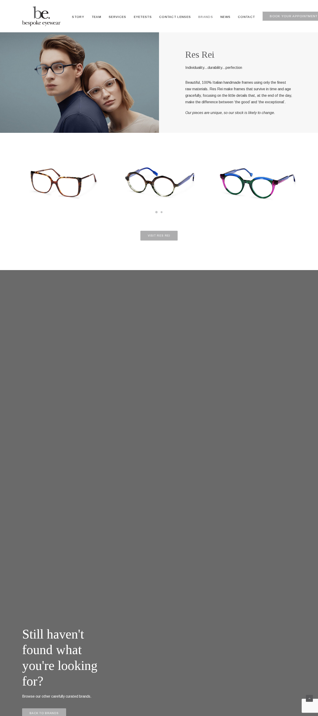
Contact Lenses (175, 17)
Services (117, 17)
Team (96, 17)
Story (78, 17)
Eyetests (143, 17)
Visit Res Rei (159, 235)
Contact (246, 17)
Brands (205, 17)
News (225, 17)
